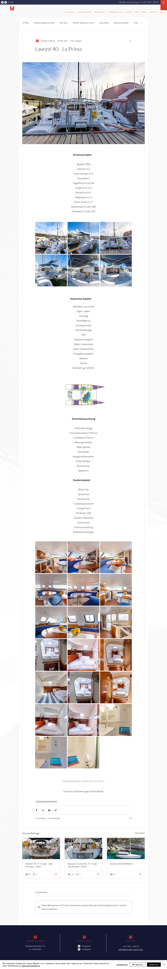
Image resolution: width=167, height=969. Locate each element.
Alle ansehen (140, 833)
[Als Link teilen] (55, 810)
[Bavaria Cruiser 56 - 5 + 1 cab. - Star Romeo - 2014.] (83, 848)
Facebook (86, 946)
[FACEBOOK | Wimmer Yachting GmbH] (2, 2)
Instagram (86, 949)
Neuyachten (104, 23)
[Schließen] (163, 964)
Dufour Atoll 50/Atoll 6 (121, 863)
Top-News (63, 23)
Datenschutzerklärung (31, 965)
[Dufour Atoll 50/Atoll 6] (126, 848)
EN (12, 2)
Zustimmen (154, 964)
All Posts (25, 23)
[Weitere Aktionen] (130, 40)
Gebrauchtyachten (121, 23)
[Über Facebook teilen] (36, 810)
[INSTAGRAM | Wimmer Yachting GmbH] (5, 2)
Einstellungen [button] (122, 964)
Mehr (136, 23)
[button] (163, 2)
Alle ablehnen (137, 964)
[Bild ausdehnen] (51, 238)
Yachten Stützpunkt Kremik (83, 23)
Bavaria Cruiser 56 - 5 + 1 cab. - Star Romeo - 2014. (83, 865)
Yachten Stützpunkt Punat (44, 23)
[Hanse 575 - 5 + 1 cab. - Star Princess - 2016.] (41, 848)
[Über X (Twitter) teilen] (43, 810)
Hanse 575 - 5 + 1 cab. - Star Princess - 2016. (39, 865)
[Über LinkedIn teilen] (49, 810)
